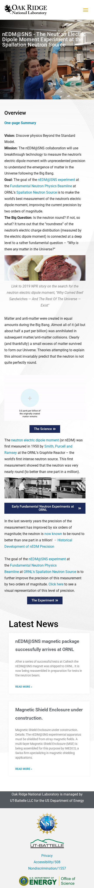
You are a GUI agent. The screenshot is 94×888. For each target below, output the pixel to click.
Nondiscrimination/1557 (47, 868)
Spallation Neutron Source (37, 192)
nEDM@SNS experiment (56, 180)
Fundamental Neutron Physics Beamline (41, 186)
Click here (56, 584)
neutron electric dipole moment (35, 440)
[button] (86, 10)
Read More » (23, 686)
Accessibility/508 (47, 862)
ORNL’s (29, 572)
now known (53, 534)
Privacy (47, 856)
